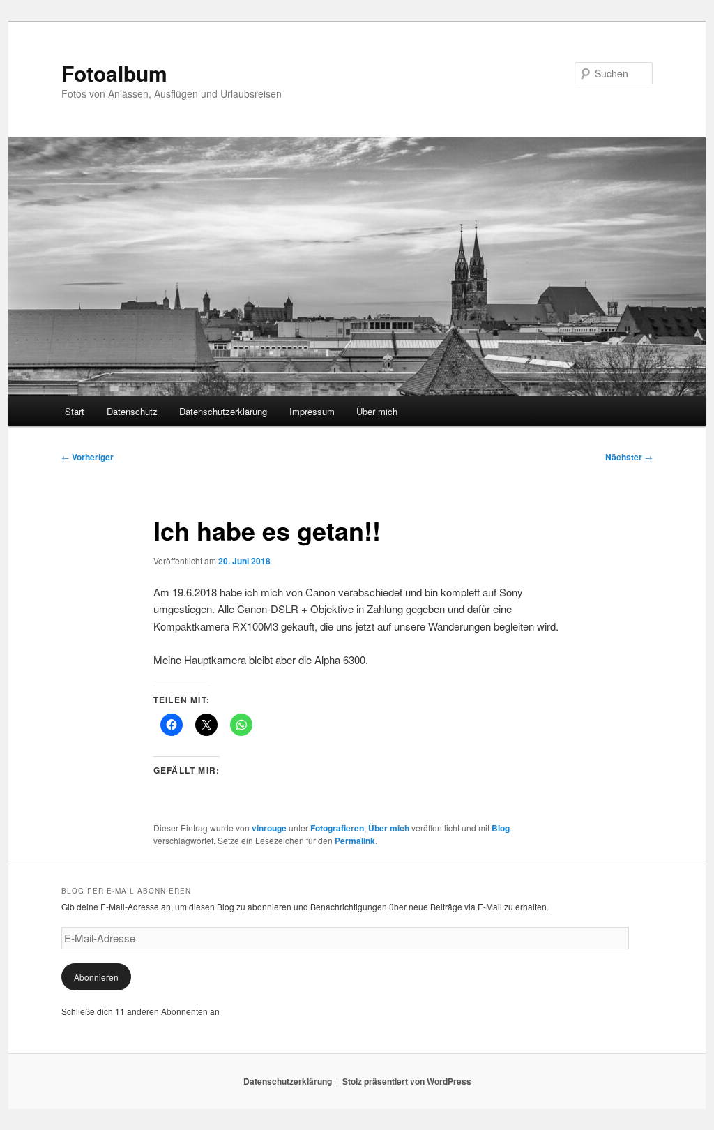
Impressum (312, 411)
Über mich (376, 411)
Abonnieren (96, 977)
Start (74, 411)
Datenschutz (132, 411)
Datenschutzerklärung (223, 411)
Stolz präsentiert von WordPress (406, 1081)
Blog (501, 828)
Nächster (629, 457)
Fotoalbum (114, 73)
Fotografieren (337, 828)
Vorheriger (87, 457)
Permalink (355, 840)
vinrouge (269, 828)
